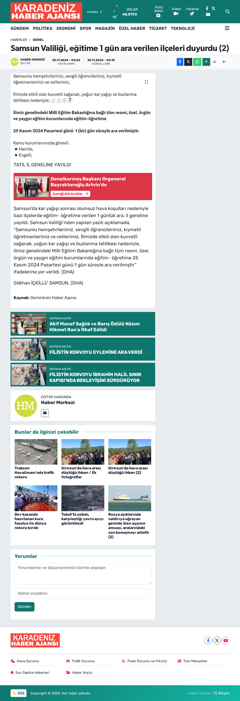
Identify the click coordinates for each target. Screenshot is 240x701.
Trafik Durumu (83, 661)
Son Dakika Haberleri (32, 672)
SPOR (85, 28)
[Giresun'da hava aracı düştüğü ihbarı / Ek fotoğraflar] (82, 451)
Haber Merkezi (58, 402)
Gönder (24, 606)
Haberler (19, 40)
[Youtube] (225, 640)
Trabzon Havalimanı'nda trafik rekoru (34, 472)
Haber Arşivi (82, 672)
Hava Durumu (28, 661)
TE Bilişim (221, 693)
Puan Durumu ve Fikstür (147, 661)
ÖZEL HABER (132, 28)
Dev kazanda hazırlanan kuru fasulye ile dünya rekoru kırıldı (30, 521)
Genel (38, 40)
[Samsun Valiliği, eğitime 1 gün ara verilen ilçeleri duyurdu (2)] (83, 115)
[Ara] (227, 12)
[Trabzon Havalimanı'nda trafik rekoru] (36, 451)
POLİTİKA (42, 28)
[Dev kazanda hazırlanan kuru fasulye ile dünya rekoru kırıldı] (36, 497)
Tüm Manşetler (195, 661)
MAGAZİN (105, 28)
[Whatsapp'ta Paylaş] (197, 62)
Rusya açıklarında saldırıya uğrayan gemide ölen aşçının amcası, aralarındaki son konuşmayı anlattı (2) (128, 525)
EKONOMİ (66, 28)
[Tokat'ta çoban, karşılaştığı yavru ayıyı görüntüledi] (82, 497)
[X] (217, 640)
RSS (20, 693)
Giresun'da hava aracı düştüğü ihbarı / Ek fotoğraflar (81, 472)
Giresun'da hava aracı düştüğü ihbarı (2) (128, 470)
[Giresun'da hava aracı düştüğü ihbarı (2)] (129, 451)
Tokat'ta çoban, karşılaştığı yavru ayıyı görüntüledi (82, 519)
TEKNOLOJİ (183, 28)
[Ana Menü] (227, 28)
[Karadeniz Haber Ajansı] (46, 11)
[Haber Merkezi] (26, 405)
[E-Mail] (45, 413)
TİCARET (158, 28)
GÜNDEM (20, 28)
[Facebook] (208, 640)
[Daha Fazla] (206, 62)
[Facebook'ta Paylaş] (180, 62)
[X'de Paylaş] (188, 62)
